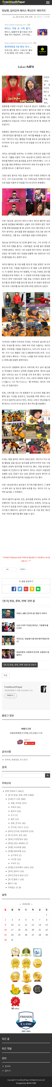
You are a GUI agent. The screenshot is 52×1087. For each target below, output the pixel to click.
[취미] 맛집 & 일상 (17, 875)
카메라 (15, 807)
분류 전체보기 (14, 791)
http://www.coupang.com (15, 25)
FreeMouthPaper (13, 687)
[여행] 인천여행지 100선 (20, 867)
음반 (14, 819)
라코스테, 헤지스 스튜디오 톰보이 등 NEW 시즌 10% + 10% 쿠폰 (18, 52)
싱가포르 (16, 855)
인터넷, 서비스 (19, 827)
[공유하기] (10, 569)
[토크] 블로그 (15, 879)
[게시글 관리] (14, 569)
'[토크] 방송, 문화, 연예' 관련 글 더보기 (19, 665)
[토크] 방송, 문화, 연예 (24, 17)
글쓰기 (7, 1071)
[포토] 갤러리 (15, 871)
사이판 (15, 859)
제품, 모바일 (18, 803)
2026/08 (26, 904)
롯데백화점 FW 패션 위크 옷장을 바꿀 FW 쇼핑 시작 (18, 47)
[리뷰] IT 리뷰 (16, 799)
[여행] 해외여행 (16, 851)
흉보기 (12, 883)
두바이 (15, 863)
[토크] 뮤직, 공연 (17, 835)
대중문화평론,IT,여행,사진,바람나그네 (18, 691)
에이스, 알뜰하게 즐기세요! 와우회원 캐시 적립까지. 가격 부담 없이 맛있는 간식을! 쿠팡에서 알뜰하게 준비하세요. (18, 33)
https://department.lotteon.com (18, 43)
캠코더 (15, 811)
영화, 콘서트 (18, 823)
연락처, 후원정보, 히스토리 (16, 760)
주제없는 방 (14, 887)
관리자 (7, 1066)
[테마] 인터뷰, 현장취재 (20, 831)
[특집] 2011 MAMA (17, 843)
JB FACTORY (31, 1083)
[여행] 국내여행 (16, 847)
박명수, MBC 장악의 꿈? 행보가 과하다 (31, 613)
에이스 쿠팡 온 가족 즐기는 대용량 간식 (18, 28)
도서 (14, 815)
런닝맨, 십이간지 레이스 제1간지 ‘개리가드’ (24, 10)
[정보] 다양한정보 (17, 839)
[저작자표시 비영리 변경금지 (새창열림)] (31, 569)
